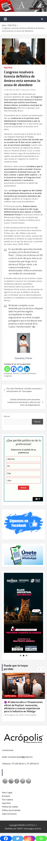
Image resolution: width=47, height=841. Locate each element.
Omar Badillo (30, 715)
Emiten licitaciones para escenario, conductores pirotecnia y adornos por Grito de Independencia (23, 402)
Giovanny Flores (29, 90)
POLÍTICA (8, 67)
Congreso (8, 376)
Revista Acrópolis (26, 696)
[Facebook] (14, 369)
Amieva (16, 373)
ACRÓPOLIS (30, 825)
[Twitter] (20, 369)
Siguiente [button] (40, 613)
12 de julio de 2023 (12, 90)
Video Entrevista (9, 814)
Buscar (7, 416)
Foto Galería (7, 799)
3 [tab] (26, 655)
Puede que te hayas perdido (16, 667)
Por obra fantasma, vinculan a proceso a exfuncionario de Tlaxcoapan (24, 390)
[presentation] (39, 669)
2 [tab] (23, 655)
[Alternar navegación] (5, 19)
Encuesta (6, 796)
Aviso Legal (7, 792)
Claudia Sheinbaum (28, 373)
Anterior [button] (7, 613)
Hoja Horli (6, 803)
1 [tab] (20, 655)
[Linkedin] (27, 369)
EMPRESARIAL (10, 696)
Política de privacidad (11, 810)
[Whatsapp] (7, 369)
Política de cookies (10, 806)
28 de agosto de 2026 (13, 715)
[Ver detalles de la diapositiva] (23, 613)
